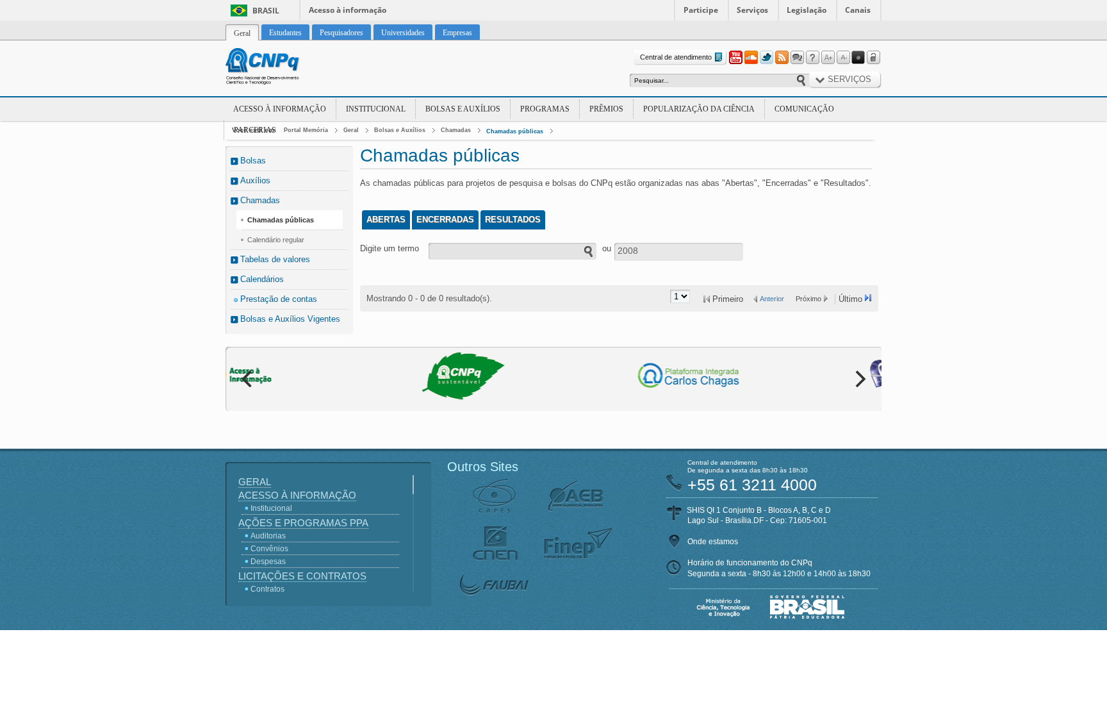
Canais (858, 9)
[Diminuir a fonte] (843, 58)
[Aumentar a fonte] (828, 58)
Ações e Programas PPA (303, 522)
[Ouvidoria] (797, 58)
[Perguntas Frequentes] (812, 58)
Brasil (265, 10)
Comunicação (804, 108)
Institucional (376, 108)
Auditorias (268, 535)
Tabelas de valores (275, 259)
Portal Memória (306, 130)
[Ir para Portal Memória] (278, 68)
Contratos (267, 589)
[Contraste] (858, 58)
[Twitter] (766, 58)
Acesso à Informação (279, 108)
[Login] (874, 58)
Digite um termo (389, 248)
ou (606, 248)
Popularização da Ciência (699, 108)
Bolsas (253, 160)
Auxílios (255, 180)
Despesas (268, 561)
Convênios (269, 548)
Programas (545, 108)
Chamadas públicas (514, 131)
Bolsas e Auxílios (462, 108)
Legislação (806, 9)
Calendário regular (275, 240)
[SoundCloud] (751, 58)
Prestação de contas (278, 299)
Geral (351, 130)
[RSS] (782, 58)
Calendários (262, 279)
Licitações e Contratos (302, 575)
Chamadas (456, 130)
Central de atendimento (676, 57)
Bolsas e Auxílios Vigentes (290, 319)
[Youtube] (735, 58)
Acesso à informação (347, 9)
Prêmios (606, 108)
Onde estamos (712, 541)
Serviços (752, 9)
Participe (701, 9)
